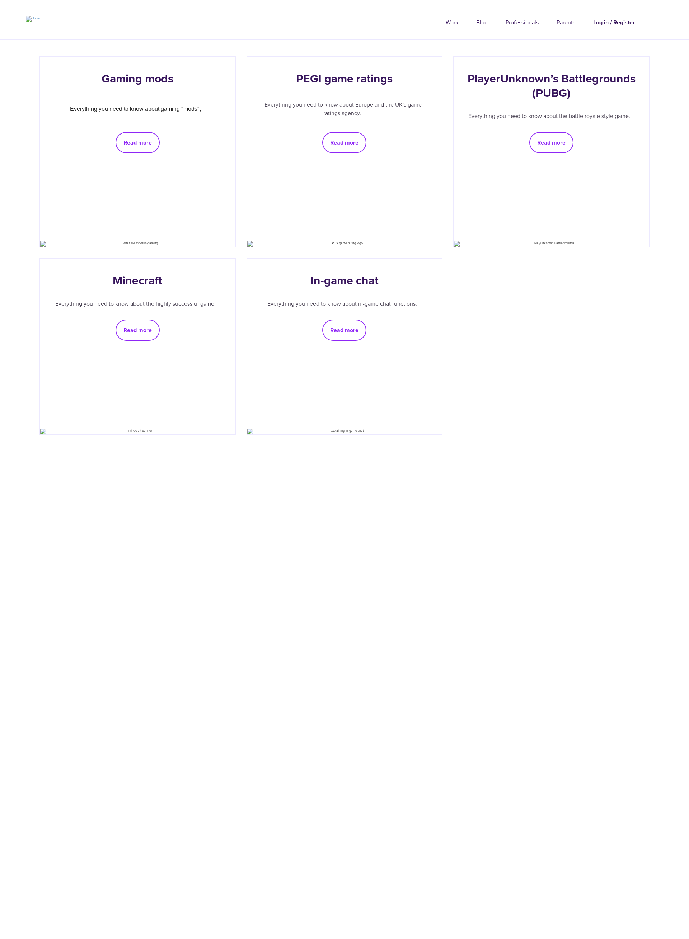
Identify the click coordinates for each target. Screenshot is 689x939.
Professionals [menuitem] (522, 22)
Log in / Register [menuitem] (614, 22)
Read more (137, 142)
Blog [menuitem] (482, 22)
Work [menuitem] (452, 22)
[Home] (20, 17)
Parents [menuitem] (566, 22)
